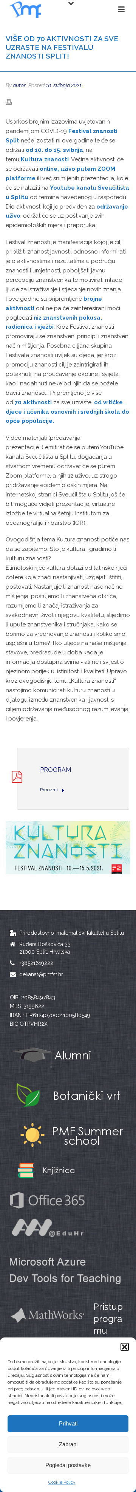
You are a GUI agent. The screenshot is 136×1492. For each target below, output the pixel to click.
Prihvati (68, 1423)
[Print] (12, 101)
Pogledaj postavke (68, 1465)
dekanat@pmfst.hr (41, 974)
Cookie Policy (62, 1482)
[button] (124, 1347)
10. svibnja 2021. (64, 85)
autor (19, 85)
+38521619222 (36, 963)
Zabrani (68, 1444)
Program (55, 769)
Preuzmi (49, 789)
